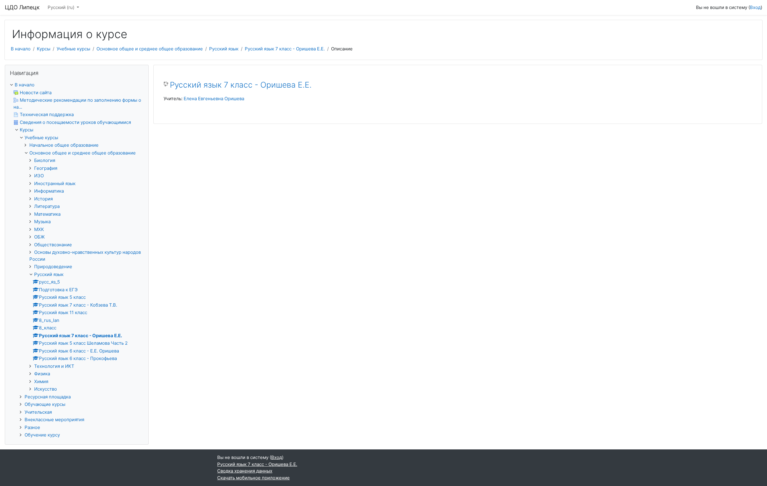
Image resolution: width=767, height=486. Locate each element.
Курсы (43, 49)
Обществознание (53, 245)
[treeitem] (77, 85)
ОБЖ (39, 237)
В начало (21, 49)
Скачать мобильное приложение (253, 478)
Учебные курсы (73, 49)
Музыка (42, 221)
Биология (44, 160)
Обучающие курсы (45, 404)
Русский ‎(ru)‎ (62, 7)
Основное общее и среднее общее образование (149, 49)
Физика (42, 373)
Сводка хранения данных (244, 471)
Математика (47, 214)
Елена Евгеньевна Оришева (214, 98)
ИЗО (39, 175)
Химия (41, 381)
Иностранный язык (55, 183)
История (43, 199)
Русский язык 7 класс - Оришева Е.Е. (285, 49)
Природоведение (53, 266)
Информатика (49, 191)
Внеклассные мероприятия (54, 419)
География (45, 168)
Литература (47, 206)
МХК (39, 229)
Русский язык (223, 49)
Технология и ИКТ (54, 366)
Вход (755, 7)
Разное (32, 427)
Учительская (38, 412)
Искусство (45, 389)
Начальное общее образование (64, 145)
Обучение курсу (42, 435)
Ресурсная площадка (48, 397)
